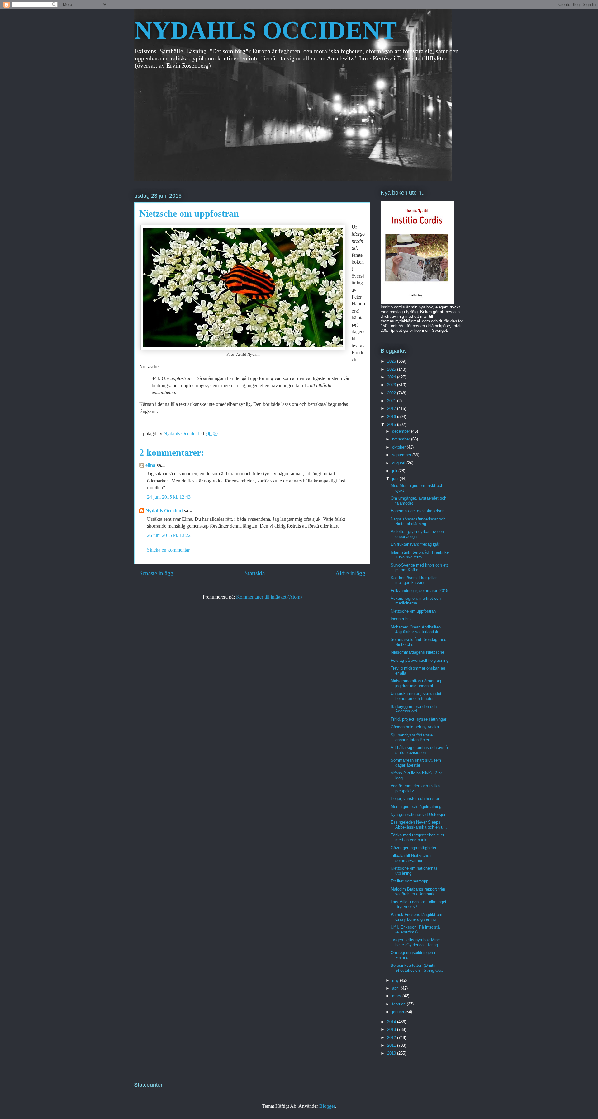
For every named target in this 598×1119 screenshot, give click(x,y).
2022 (392, 393)
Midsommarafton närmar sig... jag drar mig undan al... (418, 683)
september (402, 455)
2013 (392, 1029)
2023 (392, 385)
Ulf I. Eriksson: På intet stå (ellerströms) (415, 929)
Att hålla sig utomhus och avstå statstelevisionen (419, 750)
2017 (392, 408)
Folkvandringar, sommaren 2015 (419, 590)
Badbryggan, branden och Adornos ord (414, 709)
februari (399, 1004)
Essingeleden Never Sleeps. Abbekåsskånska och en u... (419, 825)
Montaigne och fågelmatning (416, 806)
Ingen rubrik (401, 619)
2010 (392, 1053)
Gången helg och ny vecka (415, 727)
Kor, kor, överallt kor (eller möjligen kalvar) (414, 580)
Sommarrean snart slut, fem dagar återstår (416, 763)
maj (396, 980)
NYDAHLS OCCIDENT (265, 30)
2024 (392, 377)
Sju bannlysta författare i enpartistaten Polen (413, 737)
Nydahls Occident (164, 510)
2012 (392, 1037)
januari (398, 1011)
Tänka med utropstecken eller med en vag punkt (417, 837)
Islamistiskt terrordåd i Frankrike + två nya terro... (420, 555)
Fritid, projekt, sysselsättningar (418, 719)
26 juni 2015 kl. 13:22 (169, 535)
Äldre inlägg (350, 573)
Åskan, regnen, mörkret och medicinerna (416, 601)
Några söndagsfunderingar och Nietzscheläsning (418, 521)
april (396, 988)
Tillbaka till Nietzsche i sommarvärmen (411, 858)
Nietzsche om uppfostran (413, 611)
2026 (392, 361)
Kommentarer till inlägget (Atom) (269, 596)
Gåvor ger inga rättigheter (413, 847)
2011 (392, 1045)
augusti (399, 463)
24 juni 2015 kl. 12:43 (169, 497)
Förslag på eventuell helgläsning (419, 660)
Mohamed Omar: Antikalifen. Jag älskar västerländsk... (416, 629)
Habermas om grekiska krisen (417, 511)
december (401, 431)
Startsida (254, 573)
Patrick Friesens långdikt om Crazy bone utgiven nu (416, 917)
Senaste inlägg (156, 573)
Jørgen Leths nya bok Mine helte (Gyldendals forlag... (416, 942)
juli (395, 470)
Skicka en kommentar (168, 549)
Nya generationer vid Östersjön (418, 814)
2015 (392, 424)
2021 (392, 400)
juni (396, 478)
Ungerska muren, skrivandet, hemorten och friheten (417, 696)
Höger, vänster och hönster (415, 798)
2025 (392, 369)
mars (397, 996)
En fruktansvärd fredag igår (415, 544)
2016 (392, 416)
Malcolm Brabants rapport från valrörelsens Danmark (418, 891)
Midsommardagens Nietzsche (417, 652)
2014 (392, 1021)
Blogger (327, 1106)
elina (150, 465)
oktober (399, 447)
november (401, 439)
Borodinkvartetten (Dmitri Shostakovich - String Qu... (417, 968)
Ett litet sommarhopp (409, 881)
